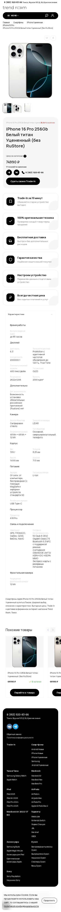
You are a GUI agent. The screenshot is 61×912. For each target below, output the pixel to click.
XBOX (33, 836)
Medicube (35, 816)
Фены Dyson (36, 866)
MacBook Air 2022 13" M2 (17, 813)
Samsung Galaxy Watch (16, 776)
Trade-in (11, 744)
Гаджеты (35, 812)
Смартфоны (37, 744)
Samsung (35, 761)
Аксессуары (13, 842)
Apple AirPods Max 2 (39, 806)
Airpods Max (36, 798)
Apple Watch (12, 779)
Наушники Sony (13, 880)
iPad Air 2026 (12, 798)
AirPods (35, 789)
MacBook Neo (36, 779)
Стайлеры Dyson (38, 862)
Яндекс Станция (38, 824)
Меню (14, 15)
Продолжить (49, 900)
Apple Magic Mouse (15, 850)
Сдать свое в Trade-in (23, 181)
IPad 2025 (11, 794)
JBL (32, 828)
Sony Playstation (13, 876)
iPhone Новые (37, 753)
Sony (9, 871)
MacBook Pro (36, 783)
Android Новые (37, 749)
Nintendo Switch (38, 820)
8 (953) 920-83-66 (13, 2)
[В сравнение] (53, 38)
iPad (9, 789)
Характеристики (16, 314)
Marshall (35, 832)
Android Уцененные (39, 765)
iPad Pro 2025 (12, 806)
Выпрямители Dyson (40, 854)
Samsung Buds (13, 847)
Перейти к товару (24, 692)
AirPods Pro (36, 802)
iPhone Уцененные (39, 757)
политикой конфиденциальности (21, 906)
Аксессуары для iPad (15, 854)
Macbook (35, 771)
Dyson (34, 842)
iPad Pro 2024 (12, 802)
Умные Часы (13, 771)
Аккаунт (52, 15)
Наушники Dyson (38, 858)
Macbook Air (36, 776)
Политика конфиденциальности (20, 737)
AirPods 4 (35, 794)
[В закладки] (47, 38)
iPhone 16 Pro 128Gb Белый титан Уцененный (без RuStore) (23, 675)
